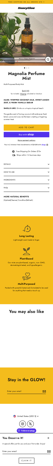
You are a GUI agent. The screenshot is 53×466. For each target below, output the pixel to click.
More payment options (26, 140)
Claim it (26, 460)
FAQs (6, 187)
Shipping (23, 94)
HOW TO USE (9, 172)
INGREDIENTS (9, 180)
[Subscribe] (49, 451)
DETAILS (7, 164)
